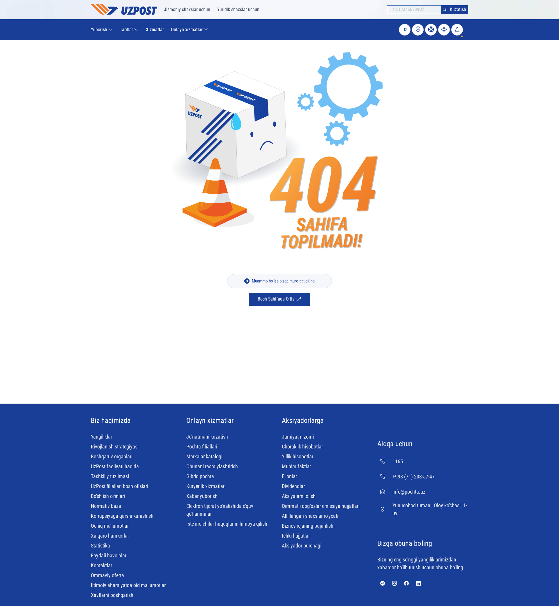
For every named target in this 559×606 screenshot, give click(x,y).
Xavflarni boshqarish (112, 595)
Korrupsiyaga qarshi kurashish (122, 516)
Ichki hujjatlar (296, 536)
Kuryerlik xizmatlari (206, 486)
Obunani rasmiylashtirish (212, 466)
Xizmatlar (155, 29)
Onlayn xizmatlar (209, 420)
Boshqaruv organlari (111, 456)
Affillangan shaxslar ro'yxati (310, 516)
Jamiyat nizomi (298, 437)
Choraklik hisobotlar (302, 447)
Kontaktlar (101, 565)
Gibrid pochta (200, 476)
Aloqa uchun (395, 444)
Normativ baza (106, 506)
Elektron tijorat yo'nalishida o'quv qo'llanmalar (219, 510)
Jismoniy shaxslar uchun (187, 9)
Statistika (100, 546)
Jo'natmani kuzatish (207, 437)
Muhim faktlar (296, 466)
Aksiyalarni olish (299, 496)
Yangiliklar (101, 437)
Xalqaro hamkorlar (110, 536)
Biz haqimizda (111, 420)
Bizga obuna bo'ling (404, 543)
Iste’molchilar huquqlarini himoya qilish (226, 524)
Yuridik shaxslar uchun (238, 9)
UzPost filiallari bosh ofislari (119, 486)
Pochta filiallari (201, 447)
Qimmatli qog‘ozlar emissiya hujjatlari (321, 506)
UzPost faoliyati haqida (115, 466)
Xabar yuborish (201, 496)
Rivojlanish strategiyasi (115, 447)
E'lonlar (289, 476)
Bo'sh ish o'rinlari (108, 496)
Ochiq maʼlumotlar (110, 526)
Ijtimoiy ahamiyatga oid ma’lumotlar (128, 585)
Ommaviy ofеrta (107, 575)
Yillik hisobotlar (297, 456)
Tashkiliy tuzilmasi (110, 476)
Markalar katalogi (204, 456)
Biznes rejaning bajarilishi (308, 526)
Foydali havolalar (108, 555)
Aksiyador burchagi (301, 546)
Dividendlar (293, 486)
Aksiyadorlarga (303, 420)
